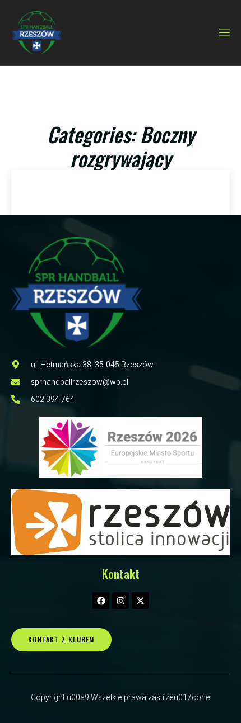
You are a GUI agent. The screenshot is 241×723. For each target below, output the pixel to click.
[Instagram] (120, 600)
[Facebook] (100, 600)
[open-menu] (223, 33)
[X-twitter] (140, 600)
